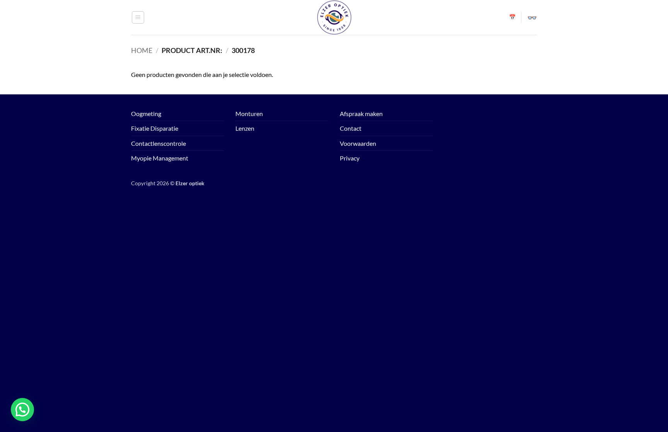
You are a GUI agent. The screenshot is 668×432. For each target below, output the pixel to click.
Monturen (249, 113)
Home (141, 50)
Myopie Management (159, 158)
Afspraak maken (361, 113)
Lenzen (244, 128)
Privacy (350, 158)
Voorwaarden (358, 143)
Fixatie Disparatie (154, 128)
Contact (350, 128)
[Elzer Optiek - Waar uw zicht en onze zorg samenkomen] (334, 17)
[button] (138, 17)
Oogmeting (146, 113)
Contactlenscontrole (158, 143)
